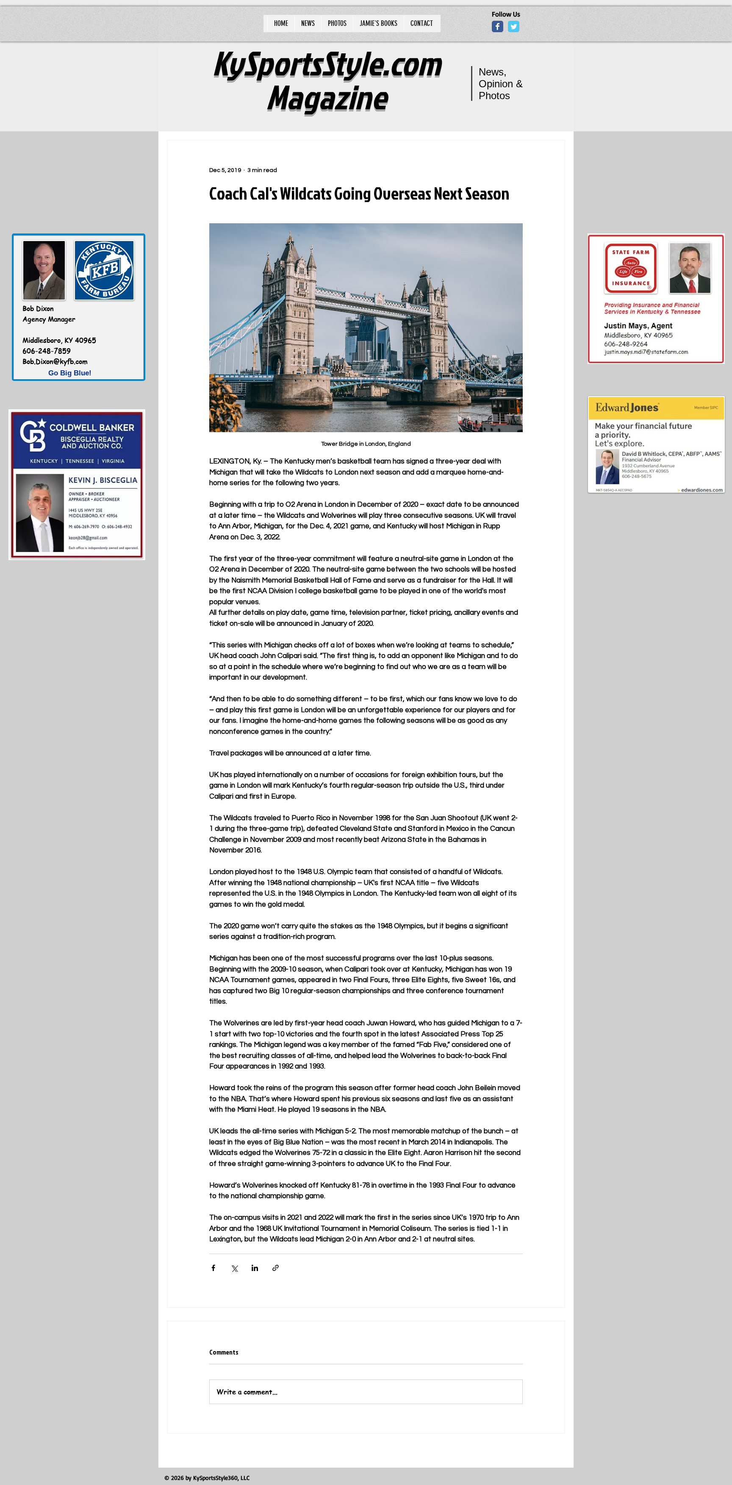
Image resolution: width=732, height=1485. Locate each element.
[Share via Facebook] (213, 1268)
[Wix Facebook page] (497, 26)
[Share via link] (276, 1268)
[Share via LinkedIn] (255, 1268)
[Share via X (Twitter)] (234, 1268)
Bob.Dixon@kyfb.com (55, 361)
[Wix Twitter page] (513, 26)
